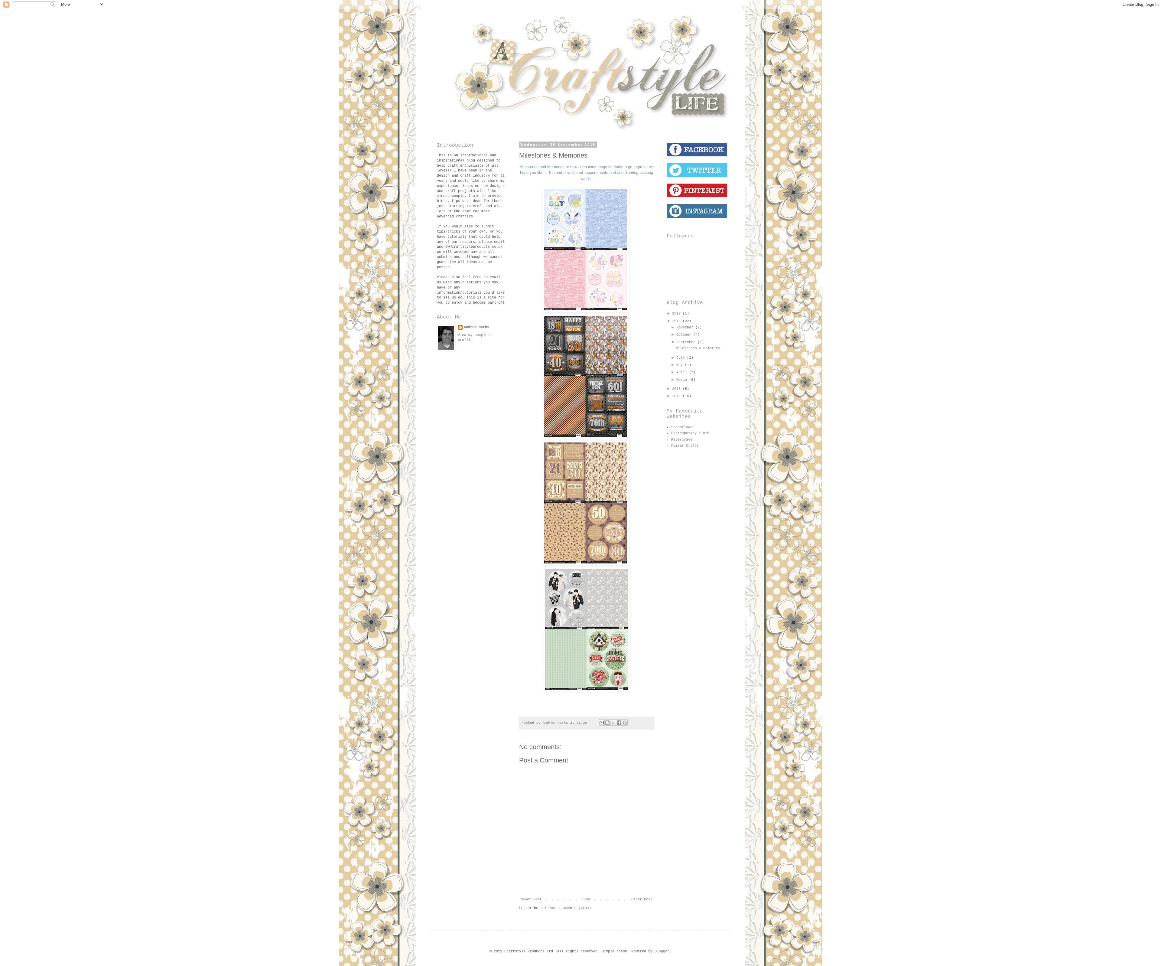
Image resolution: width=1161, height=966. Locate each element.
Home (586, 899)
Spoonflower (682, 427)
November (685, 327)
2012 (677, 396)
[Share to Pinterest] (625, 723)
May (680, 365)
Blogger (662, 951)
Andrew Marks (476, 327)
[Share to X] (613, 723)
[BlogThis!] (607, 723)
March (682, 380)
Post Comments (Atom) (570, 908)
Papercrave (681, 440)
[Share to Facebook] (619, 723)
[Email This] (602, 723)
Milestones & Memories (698, 348)
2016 (677, 321)
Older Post (641, 899)
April (682, 372)
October (684, 335)
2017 (677, 314)
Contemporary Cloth (690, 433)
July (681, 358)
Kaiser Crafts (685, 446)
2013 (677, 389)
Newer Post (531, 899)
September (687, 342)
